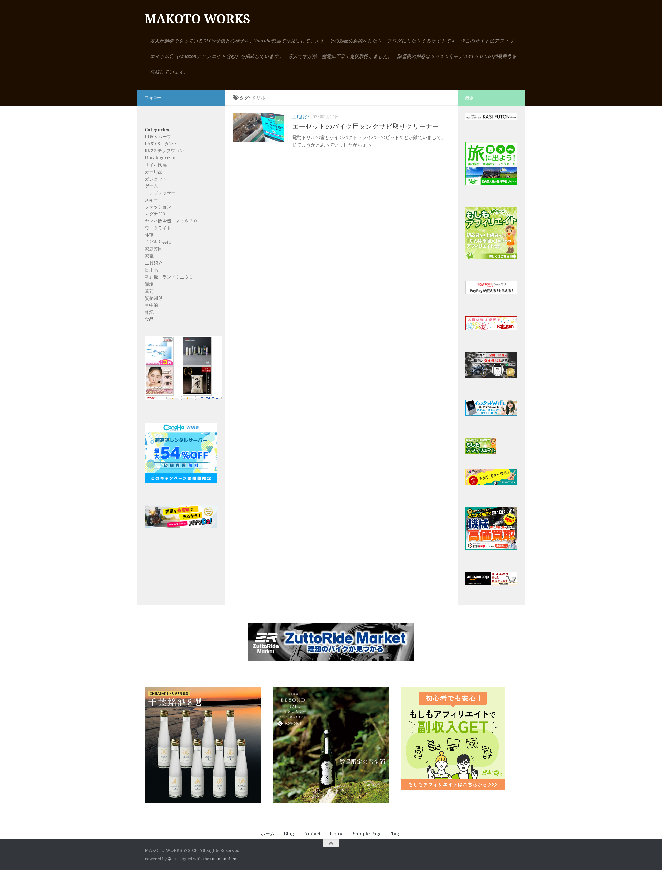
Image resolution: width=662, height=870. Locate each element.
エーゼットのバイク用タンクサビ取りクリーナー (365, 126)
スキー (151, 199)
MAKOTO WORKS (197, 19)
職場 (149, 284)
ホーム (268, 833)
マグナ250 (155, 213)
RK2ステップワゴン (164, 150)
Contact (312, 833)
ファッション (158, 206)
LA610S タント (161, 143)
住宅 (149, 235)
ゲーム (151, 185)
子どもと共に (158, 242)
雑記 (149, 312)
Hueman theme (225, 859)
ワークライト (158, 228)
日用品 (151, 270)
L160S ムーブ (158, 136)
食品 (149, 319)
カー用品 (153, 171)
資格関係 (153, 298)
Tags (396, 833)
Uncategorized (160, 157)
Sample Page (367, 833)
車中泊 (151, 305)
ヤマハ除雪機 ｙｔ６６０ (171, 220)
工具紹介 (300, 116)
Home (337, 833)
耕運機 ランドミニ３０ (169, 277)
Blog (289, 833)
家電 (149, 256)
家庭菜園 (153, 249)
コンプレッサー (160, 192)
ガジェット (156, 178)
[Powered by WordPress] (169, 859)
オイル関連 (156, 164)
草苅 (149, 291)
